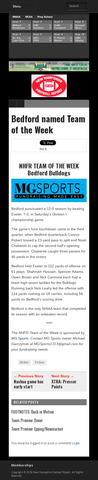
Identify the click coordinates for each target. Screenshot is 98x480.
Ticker (39, 362)
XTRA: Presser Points (64, 384)
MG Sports (19, 338)
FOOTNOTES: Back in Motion (32, 412)
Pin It (43, 149)
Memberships (22, 465)
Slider (24, 362)
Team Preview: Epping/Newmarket (37, 429)
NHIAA (16, 16)
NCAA (28, 16)
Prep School (45, 16)
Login (76, 443)
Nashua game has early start (28, 384)
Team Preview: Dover (27, 420)
